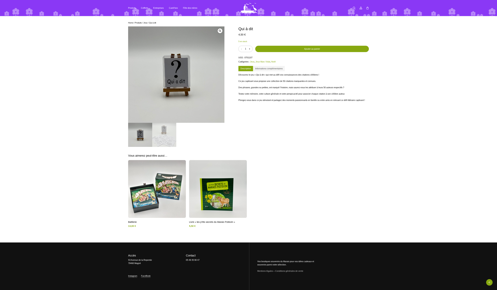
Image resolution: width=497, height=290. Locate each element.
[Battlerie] (157, 189)
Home (130, 23)
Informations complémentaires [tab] (269, 68)
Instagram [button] (132, 276)
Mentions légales (265, 271)
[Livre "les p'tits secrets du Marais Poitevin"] (218, 189)
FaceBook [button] (146, 276)
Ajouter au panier (312, 49)
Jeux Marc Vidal (262, 62)
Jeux (145, 23)
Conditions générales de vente (289, 271)
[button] (220, 30)
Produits (138, 23)
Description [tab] (245, 68)
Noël (273, 62)
